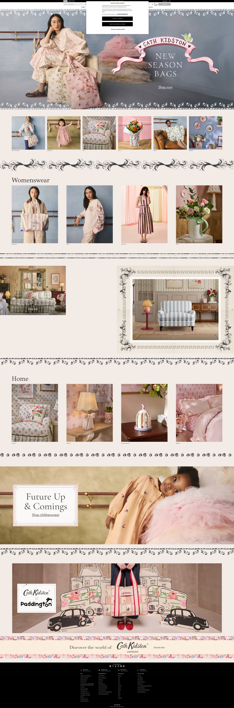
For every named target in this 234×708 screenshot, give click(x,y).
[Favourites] (148, 4)
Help (170, 1)
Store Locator (165, 1)
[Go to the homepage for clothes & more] (65, 1)
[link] (152, 4)
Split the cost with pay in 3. (117, 1)
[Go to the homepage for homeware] (71, 1)
